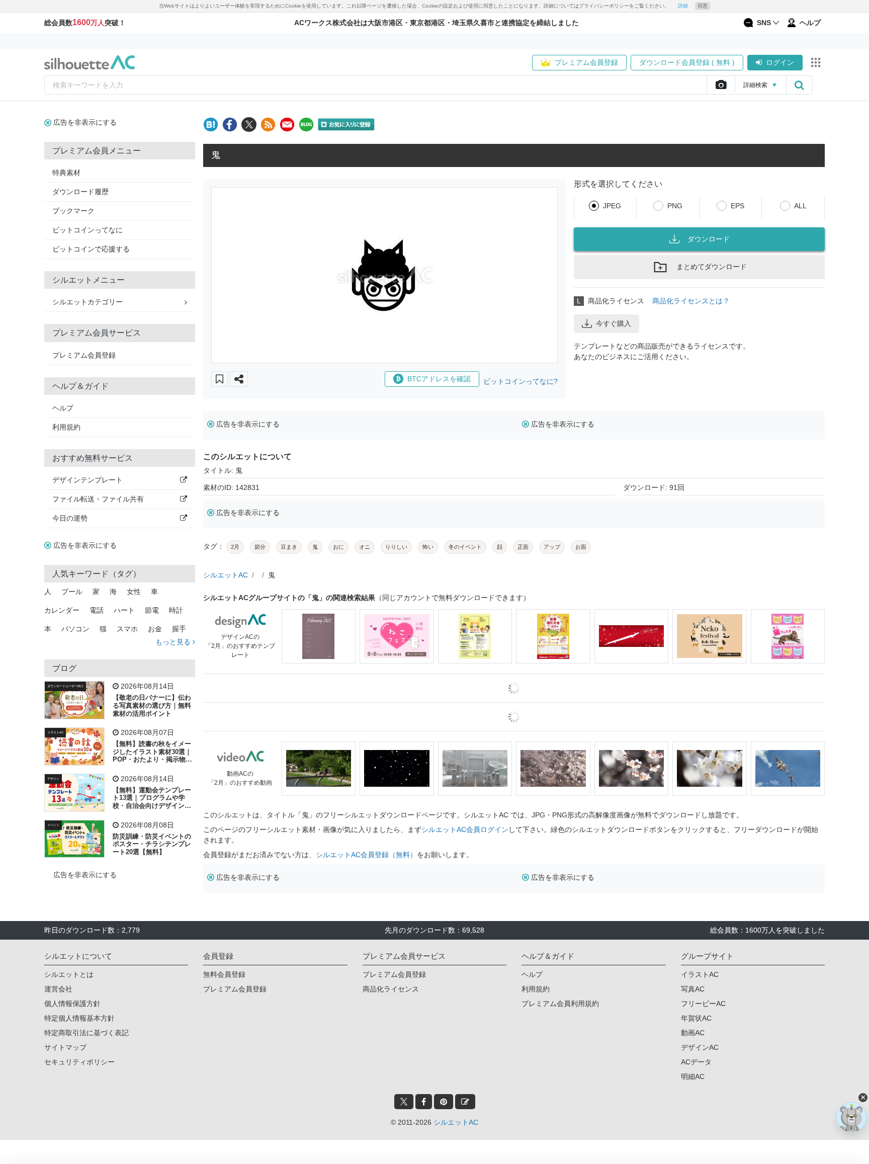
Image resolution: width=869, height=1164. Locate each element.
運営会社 (58, 989)
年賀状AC (696, 1018)
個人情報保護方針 (72, 1004)
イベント (53, 824)
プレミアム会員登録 (586, 62)
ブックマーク (73, 211)
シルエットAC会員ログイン (464, 829)
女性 (134, 592)
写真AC (693, 989)
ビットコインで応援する (91, 249)
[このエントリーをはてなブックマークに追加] (210, 124)
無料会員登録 (224, 974)
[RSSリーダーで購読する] (268, 124)
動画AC (693, 1033)
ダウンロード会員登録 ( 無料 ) (687, 62)
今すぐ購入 (613, 323)
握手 (179, 629)
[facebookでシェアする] (229, 124)
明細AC (693, 1076)
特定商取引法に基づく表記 (86, 1033)
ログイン (780, 62)
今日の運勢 (70, 518)
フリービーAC (703, 1004)
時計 (176, 610)
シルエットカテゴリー (87, 302)
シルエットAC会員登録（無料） (366, 855)
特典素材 (66, 173)
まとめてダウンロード (711, 267)
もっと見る (174, 642)
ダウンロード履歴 (80, 192)
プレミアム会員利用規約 (560, 1004)
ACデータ (696, 1062)
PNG (674, 206)
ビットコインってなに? (520, 381)
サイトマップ (65, 1047)
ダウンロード (708, 239)
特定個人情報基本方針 (79, 1018)
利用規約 (66, 427)
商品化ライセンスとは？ (691, 301)
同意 (703, 6)
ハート (124, 610)
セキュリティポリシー (79, 1062)
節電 (152, 610)
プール (71, 592)
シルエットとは (69, 974)
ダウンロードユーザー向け (65, 686)
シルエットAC (225, 575)
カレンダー (61, 610)
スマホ (127, 629)
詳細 (683, 6)
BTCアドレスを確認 (439, 379)
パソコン (75, 629)
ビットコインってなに (87, 230)
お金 (155, 629)
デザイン (53, 778)
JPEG (612, 206)
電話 (97, 610)
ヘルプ (62, 408)
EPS (737, 206)
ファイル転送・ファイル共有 (98, 499)
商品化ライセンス (391, 989)
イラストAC (55, 732)
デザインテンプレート (87, 480)
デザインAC (700, 1047)
